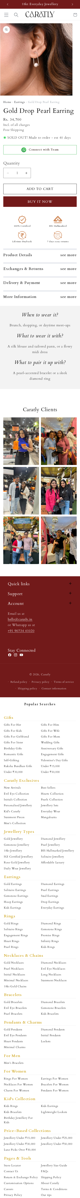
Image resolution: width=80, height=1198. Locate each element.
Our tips (46, 1195)
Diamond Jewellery (53, 839)
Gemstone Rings (51, 929)
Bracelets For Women (55, 1084)
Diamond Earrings (52, 884)
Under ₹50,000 (50, 772)
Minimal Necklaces (16, 980)
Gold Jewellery (13, 839)
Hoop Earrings (13, 902)
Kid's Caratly (12, 811)
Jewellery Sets (49, 805)
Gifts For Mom (50, 736)
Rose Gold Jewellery (17, 862)
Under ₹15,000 (50, 766)
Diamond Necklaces (53, 963)
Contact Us (11, 1171)
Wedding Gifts (50, 742)
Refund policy (18, 682)
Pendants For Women (55, 1090)
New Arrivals (12, 788)
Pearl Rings (11, 947)
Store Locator (12, 1165)
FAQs (44, 1171)
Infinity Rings (50, 941)
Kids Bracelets (50, 1014)
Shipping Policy (51, 1177)
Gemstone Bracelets (53, 1008)
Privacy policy (40, 682)
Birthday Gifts (13, 748)
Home (7, 102)
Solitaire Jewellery (52, 856)
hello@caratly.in (20, 619)
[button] (16, 15)
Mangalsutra (49, 817)
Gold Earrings (13, 884)
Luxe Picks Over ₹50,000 (20, 1150)
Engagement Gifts (52, 754)
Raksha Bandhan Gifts (18, 766)
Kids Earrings (12, 908)
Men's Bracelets (13, 1063)
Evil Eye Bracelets (15, 1008)
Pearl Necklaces (14, 969)
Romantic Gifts (13, 754)
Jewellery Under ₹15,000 (19, 1138)
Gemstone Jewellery (16, 845)
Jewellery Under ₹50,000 (56, 1144)
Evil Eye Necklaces (53, 969)
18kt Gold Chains (15, 986)
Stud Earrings (49, 896)
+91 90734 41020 (21, 631)
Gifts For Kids (13, 731)
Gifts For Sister (13, 742)
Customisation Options (19, 1183)
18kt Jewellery (13, 850)
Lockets (46, 1041)
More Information (19, 296)
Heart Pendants (13, 1041)
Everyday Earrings (52, 908)
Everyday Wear (50, 811)
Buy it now (40, 201)
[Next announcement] (72, 4)
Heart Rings (11, 941)
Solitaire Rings (13, 929)
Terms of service (64, 682)
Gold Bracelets (13, 1002)
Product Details (17, 255)
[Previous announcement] (7, 4)
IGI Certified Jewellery (18, 856)
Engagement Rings (16, 935)
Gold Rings (11, 923)
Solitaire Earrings (15, 890)
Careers (8, 1189)
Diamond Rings (51, 923)
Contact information (54, 688)
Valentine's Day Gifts (54, 760)
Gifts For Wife (50, 731)
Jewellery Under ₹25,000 (56, 1138)
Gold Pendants (13, 1029)
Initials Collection (15, 799)
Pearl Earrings (50, 890)
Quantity (11, 163)
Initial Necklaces (14, 974)
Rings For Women (16, 1078)
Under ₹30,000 (13, 772)
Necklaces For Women (18, 1084)
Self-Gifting (11, 760)
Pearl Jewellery (50, 845)
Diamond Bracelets (53, 1002)
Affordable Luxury (52, 862)
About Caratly (50, 1183)
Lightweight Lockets (54, 1112)
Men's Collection (15, 823)
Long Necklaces (51, 974)
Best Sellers (48, 788)
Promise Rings (50, 935)
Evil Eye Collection (16, 794)
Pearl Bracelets (13, 1014)
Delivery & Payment (21, 282)
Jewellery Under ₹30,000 (19, 1144)
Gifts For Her (12, 725)
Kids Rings (48, 947)
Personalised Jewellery (18, 805)
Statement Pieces (14, 817)
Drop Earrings (50, 902)
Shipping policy (27, 688)
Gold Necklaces (14, 963)
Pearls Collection (52, 799)
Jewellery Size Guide (54, 1165)
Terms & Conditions (54, 1189)
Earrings (19, 102)
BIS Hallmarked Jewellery (57, 850)
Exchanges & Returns (23, 268)
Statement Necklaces (54, 980)
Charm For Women (16, 1090)
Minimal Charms (15, 1047)
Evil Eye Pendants (15, 1035)
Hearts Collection (52, 794)
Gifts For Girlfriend (16, 736)
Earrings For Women (54, 1078)
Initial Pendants (51, 1035)
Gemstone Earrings (16, 896)
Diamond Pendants (53, 1029)
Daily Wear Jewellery (17, 868)
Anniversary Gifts (52, 748)
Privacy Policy (13, 1195)
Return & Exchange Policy (21, 1177)
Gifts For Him (50, 725)
